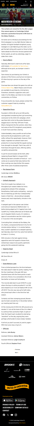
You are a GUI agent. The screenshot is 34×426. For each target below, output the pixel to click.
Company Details (21, 408)
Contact (6, 411)
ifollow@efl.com (6, 106)
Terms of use (21, 405)
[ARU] (7, 370)
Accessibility (8, 408)
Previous (17, 349)
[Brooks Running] (9, 365)
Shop (7, 1)
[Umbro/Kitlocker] (22, 376)
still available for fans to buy (18, 66)
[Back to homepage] (3, 3)
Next (16, 352)
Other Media (22, 423)
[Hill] (27, 370)
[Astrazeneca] (17, 370)
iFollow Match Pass (7, 88)
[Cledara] (24, 365)
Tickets (3, 1)
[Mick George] (12, 376)
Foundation (13, 1)
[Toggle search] (26, 1)
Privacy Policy (8, 405)
